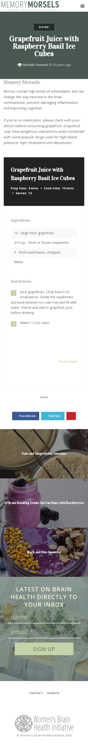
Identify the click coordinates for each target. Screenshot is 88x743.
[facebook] (34, 705)
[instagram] (43, 705)
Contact (36, 693)
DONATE (53, 693)
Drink (44, 27)
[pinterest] (52, 705)
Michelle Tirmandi (35, 65)
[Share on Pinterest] (71, 416)
